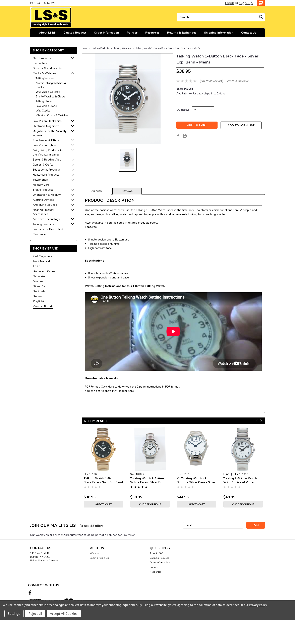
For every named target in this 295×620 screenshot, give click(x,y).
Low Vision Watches (48, 92)
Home (84, 48)
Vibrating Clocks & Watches (52, 115)
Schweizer (40, 276)
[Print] (185, 136)
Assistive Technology (46, 219)
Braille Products (43, 190)
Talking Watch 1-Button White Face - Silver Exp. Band (147, 481)
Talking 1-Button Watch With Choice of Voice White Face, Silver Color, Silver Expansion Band (241, 481)
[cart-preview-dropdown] (260, 3)
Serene (38, 296)
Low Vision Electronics (47, 121)
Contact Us (248, 33)
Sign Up (246, 3)
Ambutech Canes (44, 271)
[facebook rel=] (30, 592)
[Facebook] (178, 136)
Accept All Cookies (63, 613)
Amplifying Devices (45, 205)
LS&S (36, 266)
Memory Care (41, 185)
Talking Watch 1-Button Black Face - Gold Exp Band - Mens (103, 481)
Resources (152, 33)
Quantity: (182, 110)
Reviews (127, 191)
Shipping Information (218, 33)
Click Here (107, 387)
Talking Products (43, 224)
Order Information (106, 33)
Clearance (39, 234)
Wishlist (95, 553)
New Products (42, 58)
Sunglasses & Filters (46, 140)
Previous (256, 421)
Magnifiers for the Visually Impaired (49, 133)
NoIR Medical (41, 261)
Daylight (38, 301)
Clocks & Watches (44, 73)
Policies (132, 33)
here (131, 391)
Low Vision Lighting (45, 145)
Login (229, 3)
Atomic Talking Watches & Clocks (51, 85)
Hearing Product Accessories (43, 212)
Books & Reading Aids (47, 160)
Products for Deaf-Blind (48, 229)
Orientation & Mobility (47, 195)
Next (260, 421)
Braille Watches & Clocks (50, 96)
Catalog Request (74, 33)
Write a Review (237, 81)
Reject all (35, 613)
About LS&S (47, 33)
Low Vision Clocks (47, 106)
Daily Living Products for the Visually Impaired (48, 152)
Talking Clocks (44, 101)
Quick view (103, 468)
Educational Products (46, 170)
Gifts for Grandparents (47, 68)
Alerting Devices (43, 200)
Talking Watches (45, 78)
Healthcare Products (46, 175)
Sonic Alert (40, 291)
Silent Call (40, 286)
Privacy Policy (258, 605)
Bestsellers (40, 63)
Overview (96, 191)
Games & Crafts (43, 165)
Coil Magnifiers (42, 256)
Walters (38, 281)
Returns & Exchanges (181, 33)
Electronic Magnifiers (46, 126)
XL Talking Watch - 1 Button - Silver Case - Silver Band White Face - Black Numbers (196, 481)
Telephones (40, 180)
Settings (14, 613)
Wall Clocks (43, 111)
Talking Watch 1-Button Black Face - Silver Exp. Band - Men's (168, 48)
